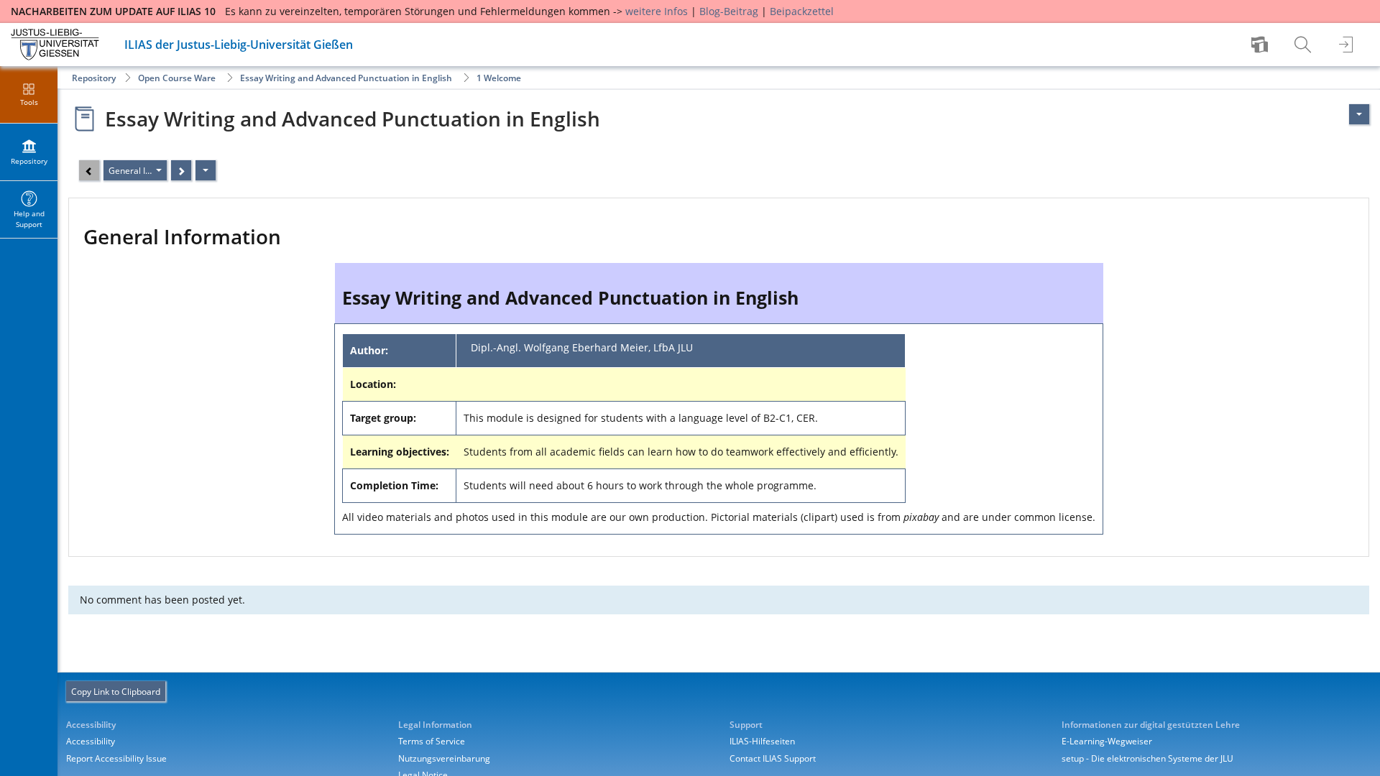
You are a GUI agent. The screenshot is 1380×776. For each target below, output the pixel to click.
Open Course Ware (177, 78)
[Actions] (206, 170)
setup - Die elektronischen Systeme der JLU (1147, 758)
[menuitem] (1261, 44)
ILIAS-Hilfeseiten (762, 741)
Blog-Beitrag (728, 11)
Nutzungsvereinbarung (444, 758)
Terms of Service (431, 741)
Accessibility (90, 741)
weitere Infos (656, 11)
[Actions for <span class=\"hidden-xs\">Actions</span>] (1359, 114)
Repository (94, 78)
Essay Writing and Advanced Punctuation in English (346, 78)
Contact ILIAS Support (773, 758)
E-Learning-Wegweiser (1107, 741)
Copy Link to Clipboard (115, 691)
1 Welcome (499, 78)
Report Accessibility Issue (116, 758)
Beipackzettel (802, 11)
